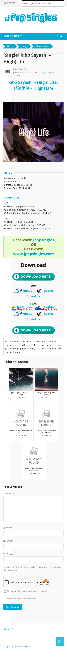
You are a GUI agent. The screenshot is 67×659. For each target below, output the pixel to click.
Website (10, 554)
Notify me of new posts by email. (22, 598)
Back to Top (8, 629)
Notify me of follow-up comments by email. (27, 591)
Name (9, 527)
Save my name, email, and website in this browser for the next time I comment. (32, 568)
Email (9, 540)
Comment (8, 493)
